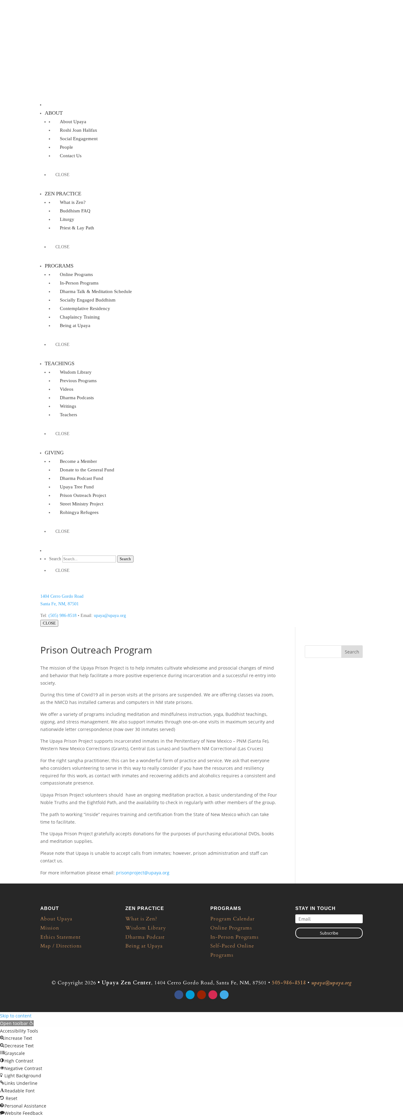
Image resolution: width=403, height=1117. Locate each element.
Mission (49, 927)
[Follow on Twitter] (190, 994)
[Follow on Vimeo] (224, 994)
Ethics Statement (60, 937)
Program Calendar (232, 918)
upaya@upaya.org (110, 615)
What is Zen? (141, 918)
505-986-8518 (289, 982)
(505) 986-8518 (62, 615)
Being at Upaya (144, 945)
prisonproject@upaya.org (142, 873)
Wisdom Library (145, 927)
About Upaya (56, 918)
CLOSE (49, 623)
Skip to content (15, 1016)
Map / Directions (61, 945)
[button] (17, 1023)
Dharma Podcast (145, 937)
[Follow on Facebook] (178, 994)
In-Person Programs (234, 937)
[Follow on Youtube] (201, 994)
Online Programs (231, 927)
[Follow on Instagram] (212, 994)
